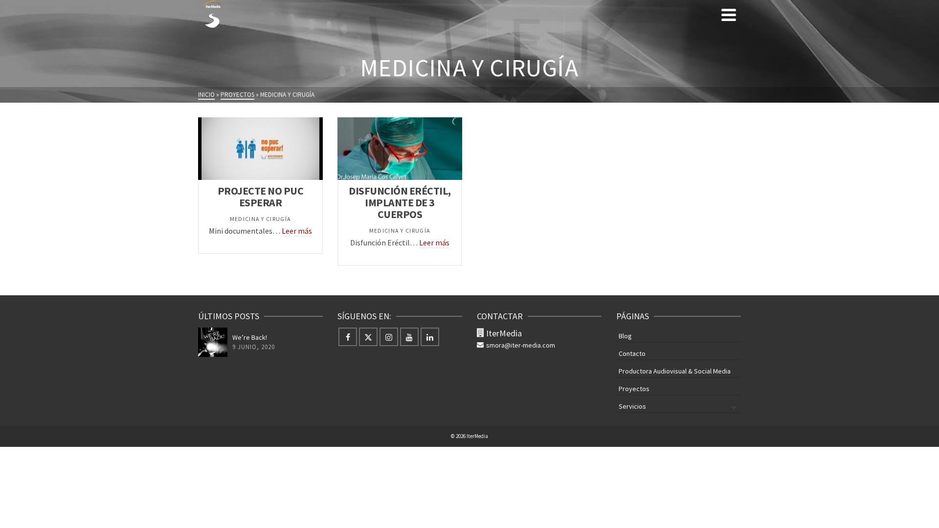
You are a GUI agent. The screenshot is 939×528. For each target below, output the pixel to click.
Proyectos (634, 388)
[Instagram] (389, 337)
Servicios (632, 406)
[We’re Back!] (212, 342)
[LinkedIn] (430, 337)
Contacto (632, 353)
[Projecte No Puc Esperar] (260, 148)
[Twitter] (368, 337)
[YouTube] (409, 337)
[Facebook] (347, 337)
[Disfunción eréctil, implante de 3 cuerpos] (400, 148)
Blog (625, 335)
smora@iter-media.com (520, 345)
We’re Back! (249, 337)
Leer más (297, 231)
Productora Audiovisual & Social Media (675, 371)
